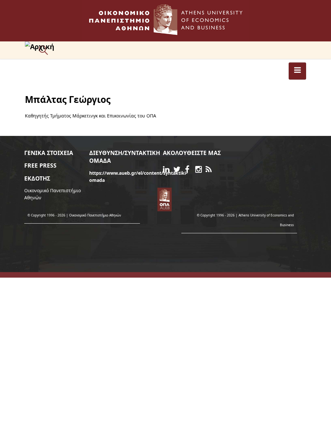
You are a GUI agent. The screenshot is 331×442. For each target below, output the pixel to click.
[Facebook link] (190, 170)
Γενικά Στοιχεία (48, 153)
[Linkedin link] (168, 170)
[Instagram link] (200, 170)
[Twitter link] (178, 170)
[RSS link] (211, 170)
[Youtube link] (184, 169)
